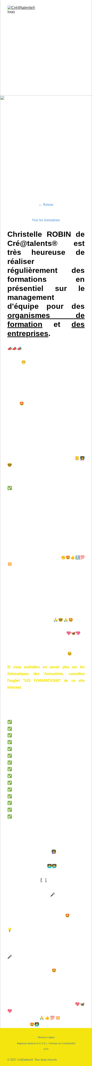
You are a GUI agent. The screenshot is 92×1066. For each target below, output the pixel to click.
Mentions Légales (46, 1037)
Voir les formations (46, 220)
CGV (46, 1049)
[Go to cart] (65, 9)
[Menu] (81, 10)
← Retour (45, 204)
